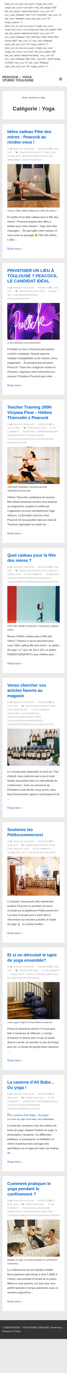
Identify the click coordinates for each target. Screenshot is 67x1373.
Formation (43, 432)
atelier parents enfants (21, 578)
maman (38, 582)
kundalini (17, 1215)
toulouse (23, 439)
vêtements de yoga (29, 724)
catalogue (19, 717)
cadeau (39, 578)
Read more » (14, 248)
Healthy (18, 849)
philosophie (19, 1109)
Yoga (53, 152)
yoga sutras (33, 1109)
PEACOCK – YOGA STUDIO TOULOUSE (18, 78)
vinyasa (38, 1215)
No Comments (34, 574)
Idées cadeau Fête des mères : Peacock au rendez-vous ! (29, 137)
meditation (28, 1215)
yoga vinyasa (41, 439)
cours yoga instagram (27, 1212)
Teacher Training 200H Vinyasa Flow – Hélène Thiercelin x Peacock (29, 412)
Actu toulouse (30, 852)
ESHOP (21, 721)
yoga (31, 439)
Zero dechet (21, 710)
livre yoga (17, 1105)
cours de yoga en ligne (38, 974)
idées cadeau (21, 160)
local (42, 852)
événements (20, 295)
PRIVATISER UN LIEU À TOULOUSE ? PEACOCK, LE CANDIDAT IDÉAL (32, 275)
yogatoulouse (50, 582)
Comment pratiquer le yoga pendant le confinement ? (29, 1188)
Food (35, 291)
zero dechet (47, 724)
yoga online (33, 978)
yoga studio (35, 160)
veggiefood (23, 299)
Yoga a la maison (51, 1215)
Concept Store (41, 152)
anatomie (42, 1101)
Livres (26, 1105)
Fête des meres (26, 582)
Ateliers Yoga (40, 571)
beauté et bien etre (33, 156)
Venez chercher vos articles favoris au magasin (26, 690)
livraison (30, 721)
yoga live (21, 978)
